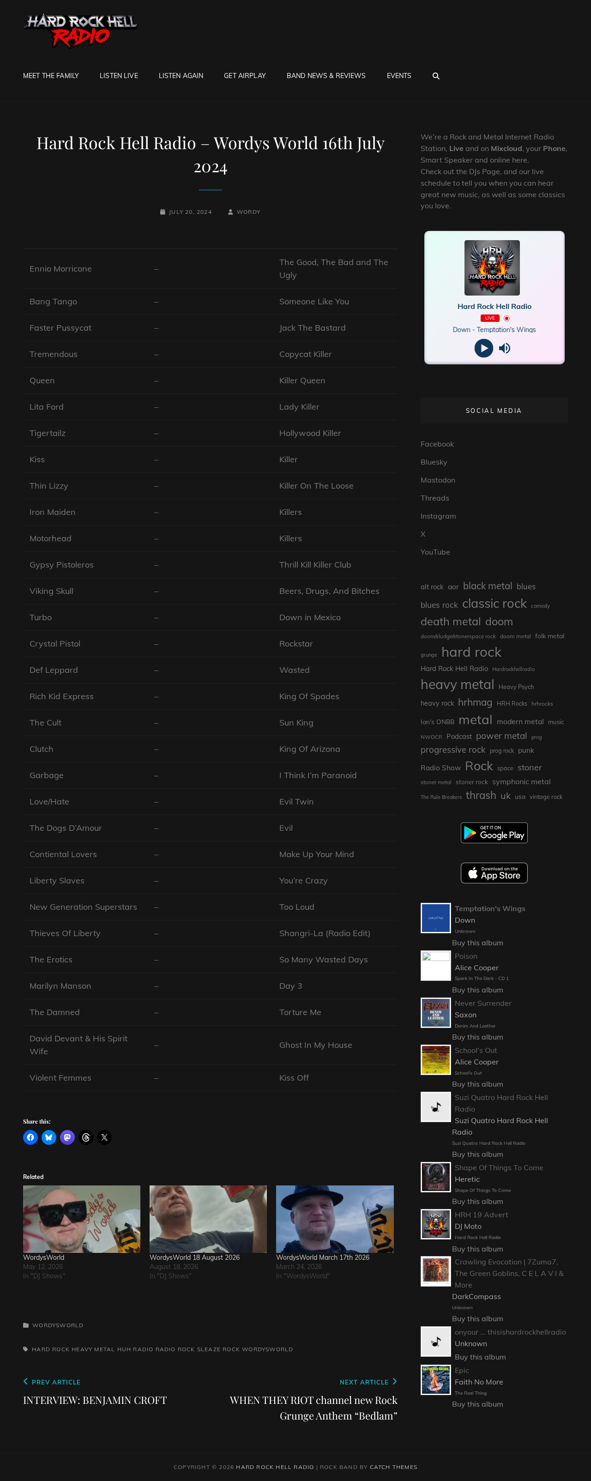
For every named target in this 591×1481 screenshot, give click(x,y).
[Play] (484, 348)
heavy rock (437, 703)
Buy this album (477, 942)
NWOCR (431, 736)
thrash (481, 795)
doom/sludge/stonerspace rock (458, 636)
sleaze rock (218, 1349)
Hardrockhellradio (513, 669)
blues (526, 586)
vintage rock (546, 796)
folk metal (549, 636)
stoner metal (436, 782)
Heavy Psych (516, 686)
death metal (451, 621)
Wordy (248, 211)
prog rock (502, 750)
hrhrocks (542, 703)
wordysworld (267, 1349)
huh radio (135, 1349)
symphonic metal (521, 781)
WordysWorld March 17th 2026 (322, 1257)
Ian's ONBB (437, 721)
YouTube (435, 551)
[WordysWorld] (81, 1218)
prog (536, 737)
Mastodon (438, 479)
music (556, 721)
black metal (488, 586)
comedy (540, 606)
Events (399, 76)
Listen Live (119, 76)
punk (526, 750)
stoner (530, 767)
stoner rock (472, 782)
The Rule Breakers (441, 797)
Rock (186, 1349)
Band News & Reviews (326, 76)
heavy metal (93, 1349)
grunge (429, 655)
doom (499, 621)
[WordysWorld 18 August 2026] (208, 1218)
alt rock (432, 586)
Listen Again (181, 76)
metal (475, 719)
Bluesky (434, 461)
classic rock (494, 603)
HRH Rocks (512, 703)
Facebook (437, 443)
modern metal (520, 721)
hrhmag (475, 702)
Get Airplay (245, 76)
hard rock (51, 1349)
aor (453, 586)
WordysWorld (43, 1257)
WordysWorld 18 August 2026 (195, 1257)
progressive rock (453, 749)
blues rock (439, 605)
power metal (501, 735)
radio (166, 1349)
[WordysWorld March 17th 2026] (334, 1218)
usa (520, 796)
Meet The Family (51, 76)
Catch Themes (393, 1466)
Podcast (459, 736)
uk (506, 795)
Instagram (438, 515)
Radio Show (441, 767)
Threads (435, 497)
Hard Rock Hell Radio (454, 668)
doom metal (515, 636)
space (505, 768)
